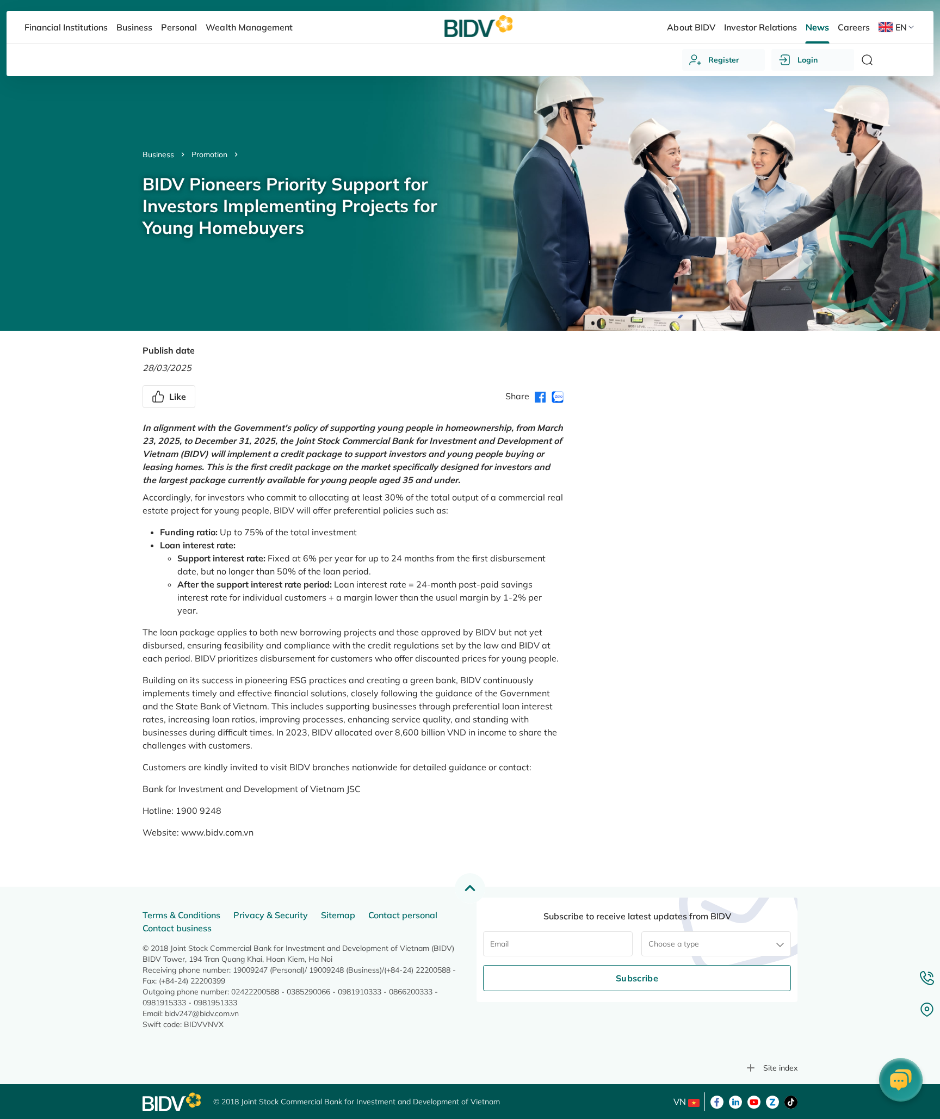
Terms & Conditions (181, 915)
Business (158, 154)
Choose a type (673, 944)
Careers (854, 27)
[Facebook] (716, 1101)
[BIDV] (172, 1101)
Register (723, 60)
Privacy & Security (270, 915)
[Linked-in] (735, 1101)
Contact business (177, 928)
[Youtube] (753, 1101)
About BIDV (691, 27)
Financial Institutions (66, 27)
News (817, 27)
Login (807, 60)
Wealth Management (249, 27)
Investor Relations (760, 27)
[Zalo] (772, 1101)
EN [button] (901, 27)
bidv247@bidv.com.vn (202, 1013)
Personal (179, 27)
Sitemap (338, 915)
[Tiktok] (790, 1101)
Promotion (209, 154)
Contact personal (402, 915)
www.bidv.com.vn (217, 832)
